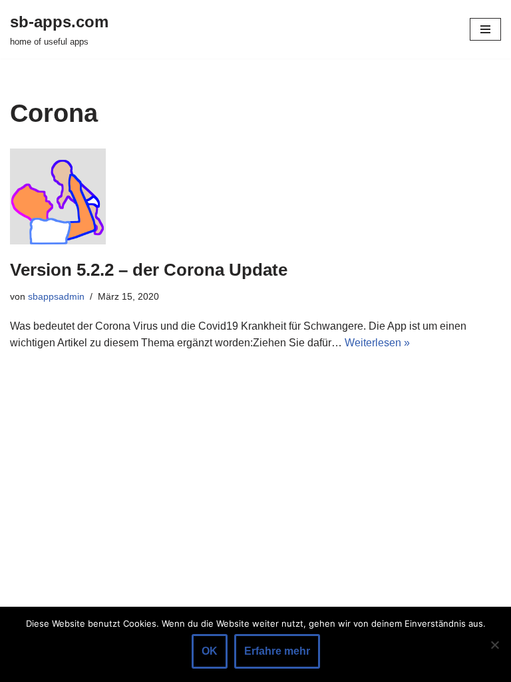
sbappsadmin (56, 296)
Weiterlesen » (377, 342)
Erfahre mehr (277, 651)
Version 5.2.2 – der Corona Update (148, 270)
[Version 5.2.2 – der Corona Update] (255, 196)
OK (210, 651)
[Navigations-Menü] (485, 29)
